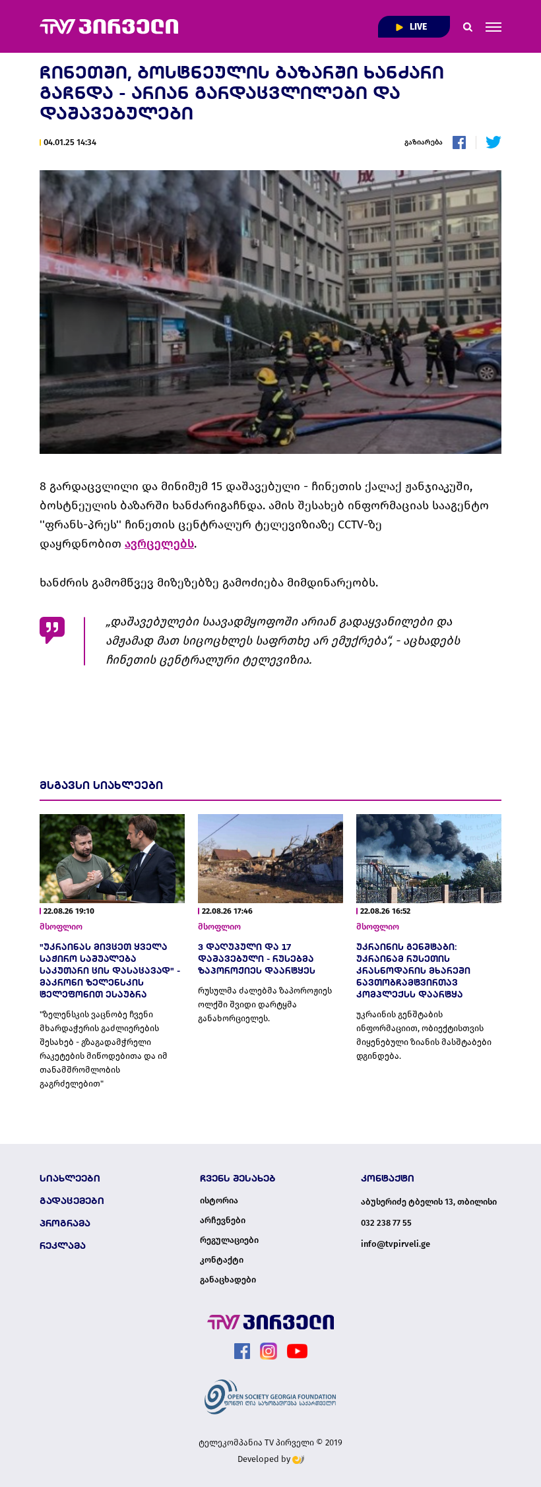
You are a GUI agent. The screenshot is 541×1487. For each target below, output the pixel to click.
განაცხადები (228, 1279)
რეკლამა (63, 1245)
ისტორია (219, 1200)
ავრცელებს (159, 543)
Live (417, 26)
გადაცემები (72, 1200)
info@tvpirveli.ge (395, 1244)
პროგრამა (65, 1223)
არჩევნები (222, 1220)
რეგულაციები (229, 1240)
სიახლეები (70, 1178)
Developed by (265, 1459)
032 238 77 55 (386, 1223)
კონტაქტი (221, 1260)
